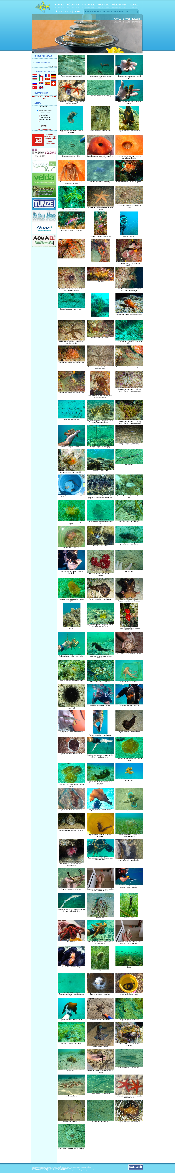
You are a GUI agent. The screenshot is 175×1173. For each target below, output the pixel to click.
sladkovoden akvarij (45, 110)
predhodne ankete (44, 129)
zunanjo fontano (45, 122)
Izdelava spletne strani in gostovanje (77, 1170)
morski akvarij (45, 113)
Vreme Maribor (52, 66)
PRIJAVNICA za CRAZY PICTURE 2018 (44, 97)
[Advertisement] (100, 1157)
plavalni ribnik (45, 117)
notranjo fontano (45, 120)
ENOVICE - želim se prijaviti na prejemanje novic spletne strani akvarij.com (50, 139)
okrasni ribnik (45, 115)
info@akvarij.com (66, 1168)
